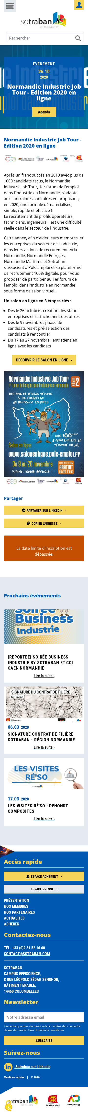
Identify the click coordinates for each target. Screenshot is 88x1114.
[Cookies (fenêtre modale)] (8, 1106)
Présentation (16, 900)
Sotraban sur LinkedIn (32, 1066)
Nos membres (16, 906)
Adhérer (11, 923)
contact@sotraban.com (27, 953)
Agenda (44, 111)
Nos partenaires (19, 912)
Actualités (14, 918)
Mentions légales (14, 1077)
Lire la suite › (44, 675)
